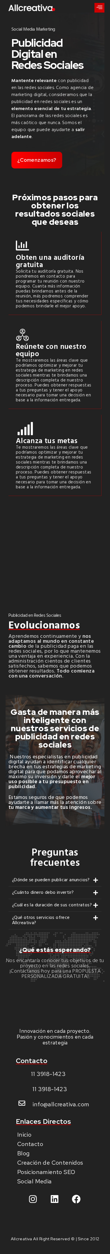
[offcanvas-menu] (99, 8)
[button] (55, 880)
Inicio (24, 1134)
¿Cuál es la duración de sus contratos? (52, 905)
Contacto (30, 1144)
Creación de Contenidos (50, 1162)
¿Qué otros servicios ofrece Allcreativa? (41, 920)
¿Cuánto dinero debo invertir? (43, 892)
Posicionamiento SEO (46, 1172)
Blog (23, 1153)
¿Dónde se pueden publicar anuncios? (51, 880)
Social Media (34, 1181)
